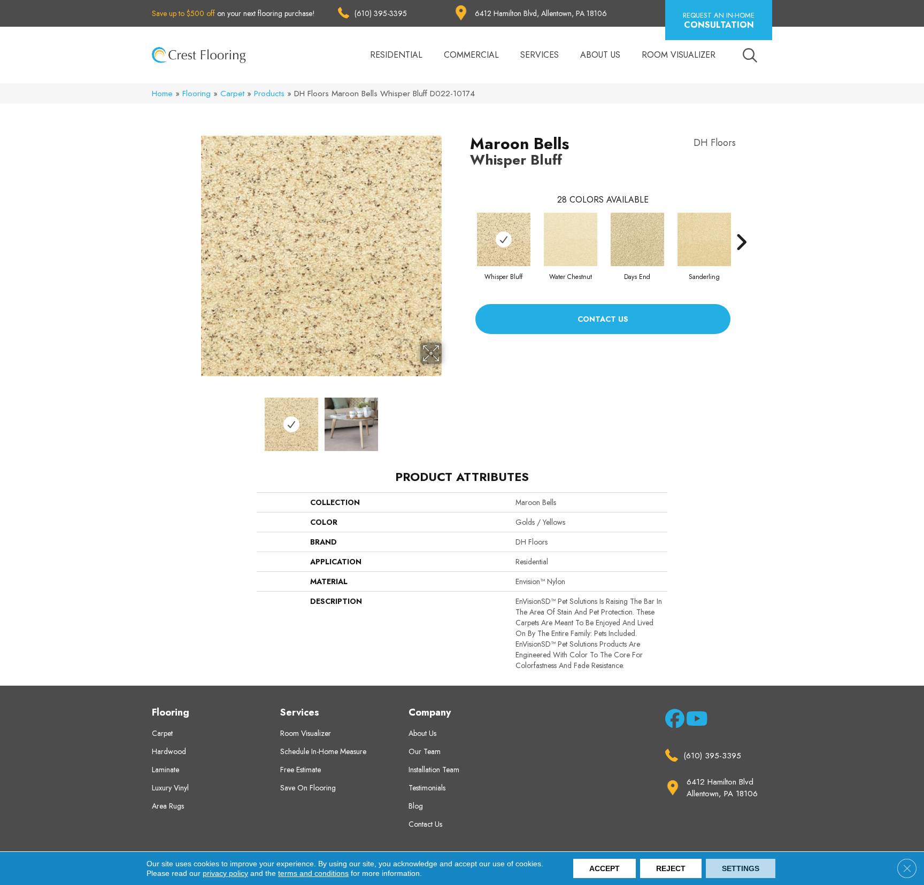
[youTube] (694, 720)
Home (162, 93)
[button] (718, 20)
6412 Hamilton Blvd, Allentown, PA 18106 (541, 13)
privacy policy (225, 873)
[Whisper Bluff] (503, 239)
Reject (671, 868)
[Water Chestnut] (570, 239)
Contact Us (603, 319)
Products (269, 93)
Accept (604, 868)
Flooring (196, 93)
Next (448, 419)
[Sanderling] (704, 239)
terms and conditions (313, 873)
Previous (193, 419)
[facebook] (673, 720)
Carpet (232, 93)
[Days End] (637, 239)
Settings (740, 868)
